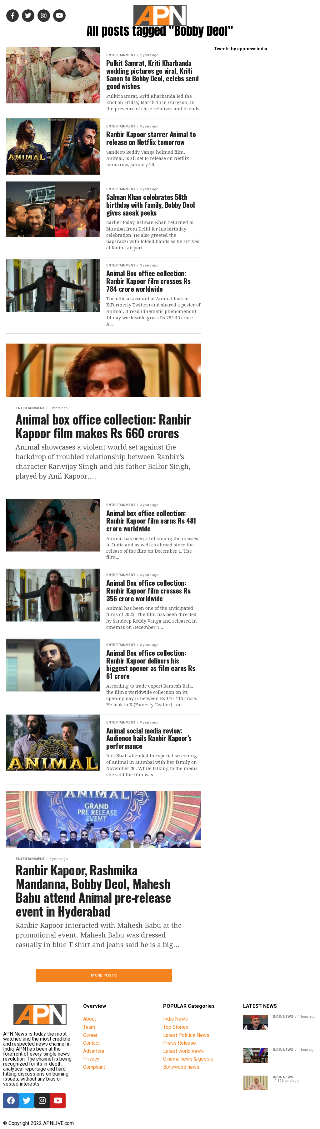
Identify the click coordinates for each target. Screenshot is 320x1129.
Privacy (91, 1059)
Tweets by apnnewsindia (240, 49)
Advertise (93, 1051)
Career (90, 1035)
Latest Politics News (186, 1035)
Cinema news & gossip (188, 1059)
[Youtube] (58, 1100)
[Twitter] (26, 1100)
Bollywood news (181, 1067)
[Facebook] (11, 1100)
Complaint (94, 1067)
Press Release (179, 1043)
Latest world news (183, 1051)
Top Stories (175, 1027)
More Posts (104, 975)
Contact (91, 1043)
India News (175, 1019)
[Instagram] (42, 1100)
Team (89, 1027)
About (89, 1019)
